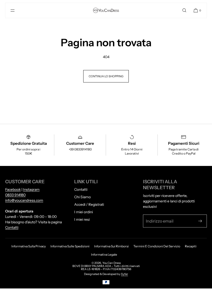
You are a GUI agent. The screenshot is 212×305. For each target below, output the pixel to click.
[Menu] (17, 10)
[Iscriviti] (200, 221)
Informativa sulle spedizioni (69, 246)
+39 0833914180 (80, 149)
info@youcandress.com (24, 200)
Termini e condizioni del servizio (156, 246)
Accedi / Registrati (89, 204)
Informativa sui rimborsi (111, 246)
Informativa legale (104, 254)
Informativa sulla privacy (28, 246)
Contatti (11, 227)
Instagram (31, 189)
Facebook (13, 189)
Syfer (124, 274)
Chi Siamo (82, 197)
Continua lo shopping (106, 76)
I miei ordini (83, 212)
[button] (184, 10)
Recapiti (190, 246)
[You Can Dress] (106, 10)
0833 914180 (15, 195)
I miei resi (82, 219)
